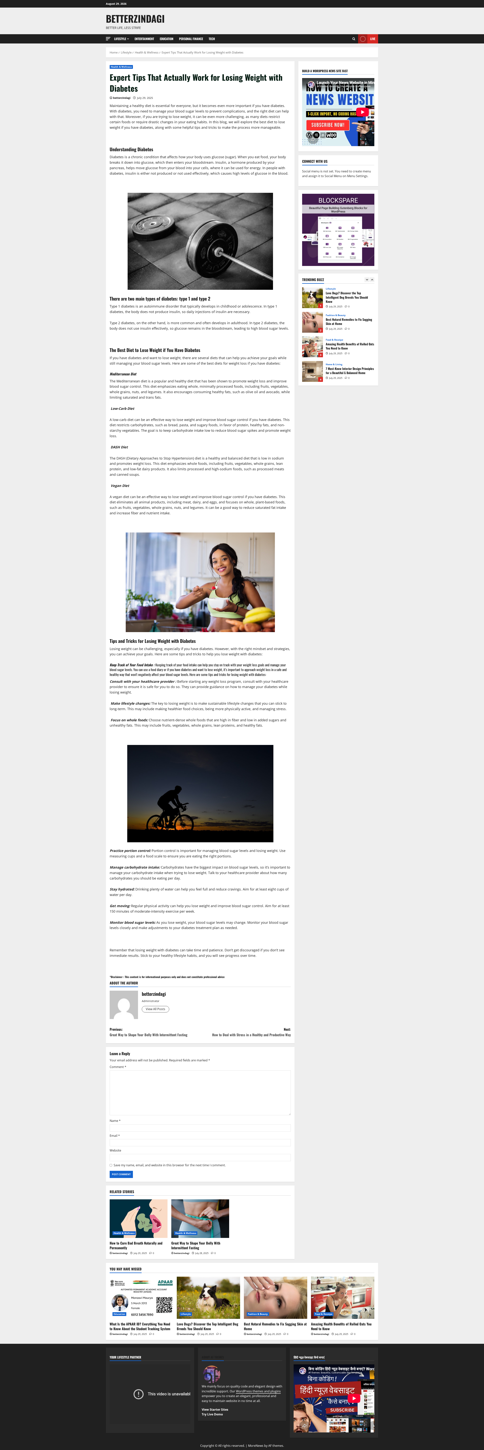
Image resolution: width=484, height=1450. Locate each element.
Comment (118, 1067)
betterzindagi (135, 18)
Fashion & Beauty (336, 291)
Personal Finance (191, 38)
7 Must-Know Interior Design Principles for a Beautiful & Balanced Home (312, 346)
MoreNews (255, 1446)
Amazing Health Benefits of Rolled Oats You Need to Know (312, 322)
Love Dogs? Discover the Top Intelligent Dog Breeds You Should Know (207, 1326)
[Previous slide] (367, 279)
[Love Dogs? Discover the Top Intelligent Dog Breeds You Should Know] (208, 1298)
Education (166, 38)
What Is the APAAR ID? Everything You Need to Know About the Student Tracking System (140, 1326)
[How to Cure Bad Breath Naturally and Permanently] (139, 1218)
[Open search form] (353, 39)
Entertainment (144, 38)
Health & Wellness (121, 66)
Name (115, 1121)
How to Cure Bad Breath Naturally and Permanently (136, 1245)
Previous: (148, 1032)
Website (115, 1150)
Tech (212, 38)
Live (372, 38)
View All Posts (155, 1009)
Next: (251, 1032)
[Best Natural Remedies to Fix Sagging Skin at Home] (275, 1298)
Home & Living (334, 340)
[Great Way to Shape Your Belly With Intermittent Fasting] (200, 1218)
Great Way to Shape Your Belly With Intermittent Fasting (195, 1245)
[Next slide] (372, 279)
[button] (108, 38)
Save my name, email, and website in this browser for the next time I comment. (170, 1165)
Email (115, 1136)
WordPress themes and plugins (258, 1391)
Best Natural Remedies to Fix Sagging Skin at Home (312, 297)
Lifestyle (120, 38)
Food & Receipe (334, 315)
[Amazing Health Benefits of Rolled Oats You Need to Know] (342, 1298)
